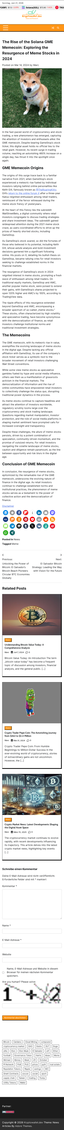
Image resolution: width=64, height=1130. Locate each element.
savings (37, 1069)
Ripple (27, 1069)
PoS (26, 1064)
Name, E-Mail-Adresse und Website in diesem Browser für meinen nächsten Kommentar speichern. (32, 972)
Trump (42, 1078)
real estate (55, 1064)
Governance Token (23, 1055)
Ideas (47, 1055)
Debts (39, 1046)
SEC (47, 1069)
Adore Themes (23, 1125)
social (35, 1073)
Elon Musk (24, 1051)
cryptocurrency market (13, 1046)
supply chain (9, 1078)
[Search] (58, 28)
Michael (6, 1060)
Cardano (17, 1042)
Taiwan (22, 1078)
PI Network (8, 1064)
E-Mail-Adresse (11, 939)
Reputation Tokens (12, 1069)
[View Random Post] (53, 28)
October (43, 1060)
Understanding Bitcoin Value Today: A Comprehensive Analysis (24, 646)
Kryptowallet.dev (33, 1122)
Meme (15, 543)
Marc (36, 65)
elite (5, 1051)
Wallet (22, 1083)
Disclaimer (8, 506)
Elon (13, 1051)
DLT (47, 1046)
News (17, 539)
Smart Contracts (10, 1073)
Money (17, 1060)
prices (35, 1064)
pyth (44, 1064)
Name (6, 925)
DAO (30, 1046)
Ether (55, 1051)
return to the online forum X (23, 193)
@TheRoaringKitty (46, 189)
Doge (55, 1046)
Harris (38, 1055)
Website (6, 954)
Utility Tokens (9, 1083)
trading (32, 1078)
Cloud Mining (31, 1042)
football (6, 1055)
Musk (26, 1060)
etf (47, 1051)
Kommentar (9, 886)
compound (46, 1042)
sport (44, 1073)
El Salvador (37, 1051)
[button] (5, 512)
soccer (25, 1073)
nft (34, 1060)
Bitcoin (6, 1042)
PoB (19, 1064)
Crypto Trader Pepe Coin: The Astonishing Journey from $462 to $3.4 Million (30, 734)
